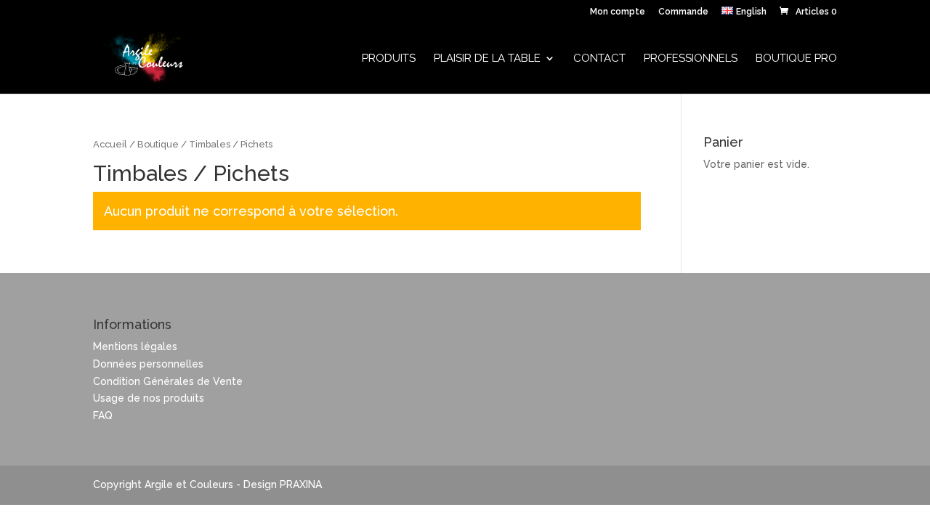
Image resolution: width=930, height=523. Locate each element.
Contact (599, 59)
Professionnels (690, 59)
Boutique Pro (796, 59)
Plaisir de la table (487, 59)
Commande (683, 12)
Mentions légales (135, 346)
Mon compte (617, 12)
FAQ (103, 415)
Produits (389, 59)
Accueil (110, 144)
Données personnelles (148, 364)
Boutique (158, 144)
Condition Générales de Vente (168, 381)
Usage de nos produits (148, 398)
